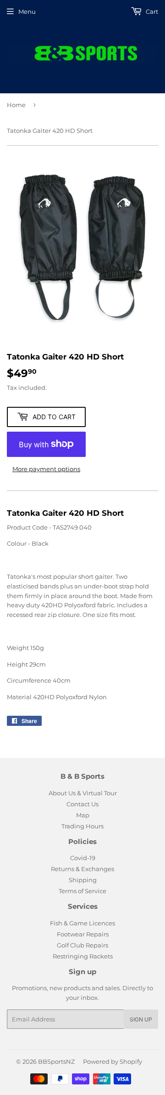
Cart (151, 11)
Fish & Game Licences (82, 923)
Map (82, 815)
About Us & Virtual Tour (83, 793)
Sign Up (141, 1019)
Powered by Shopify (112, 1061)
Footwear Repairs (83, 934)
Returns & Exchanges (82, 869)
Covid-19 (82, 857)
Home (16, 104)
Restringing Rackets (83, 956)
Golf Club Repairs (82, 945)
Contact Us (82, 804)
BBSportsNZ (56, 1061)
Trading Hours (82, 826)
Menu (27, 11)
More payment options (46, 469)
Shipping (83, 880)
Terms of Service (82, 891)
